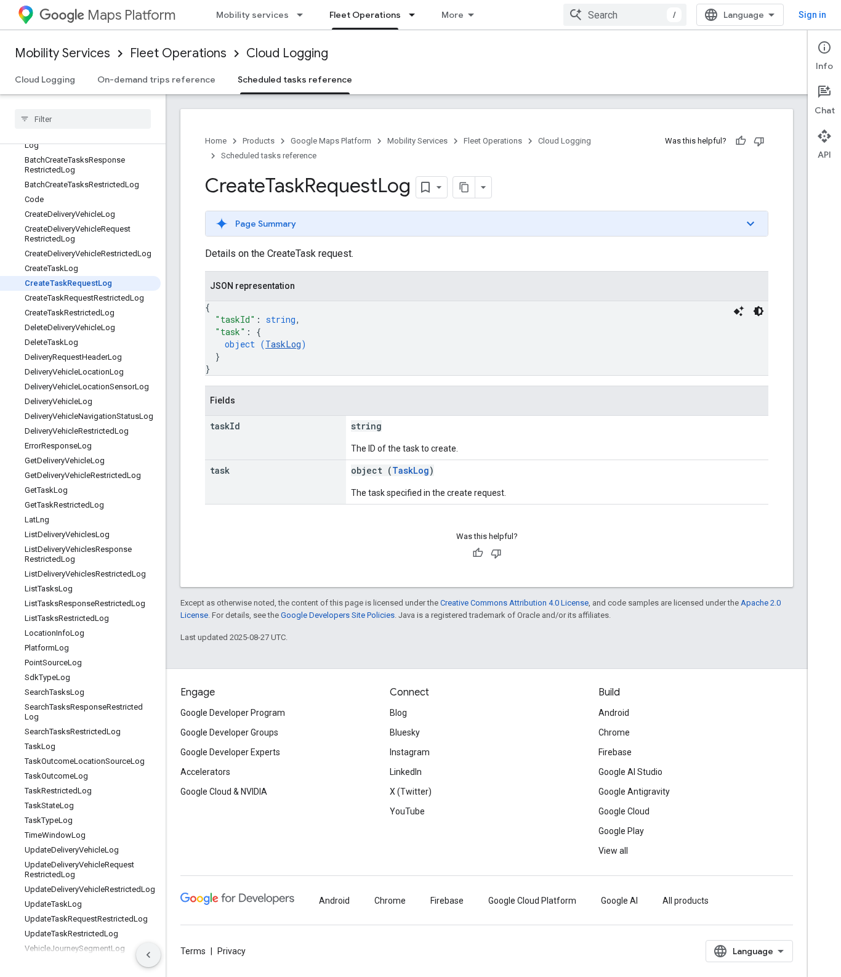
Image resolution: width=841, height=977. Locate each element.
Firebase (615, 752)
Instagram (410, 752)
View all (613, 851)
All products (685, 901)
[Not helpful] (759, 141)
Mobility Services (62, 53)
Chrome (614, 732)
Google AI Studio (630, 772)
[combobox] (624, 15)
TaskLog (283, 344)
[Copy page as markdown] (464, 187)
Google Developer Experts (230, 752)
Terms (193, 951)
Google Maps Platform (331, 140)
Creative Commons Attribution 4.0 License (514, 602)
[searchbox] (83, 119)
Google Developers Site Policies (338, 615)
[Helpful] (740, 141)
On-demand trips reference (156, 79)
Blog (398, 713)
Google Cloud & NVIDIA (223, 792)
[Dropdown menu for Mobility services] (303, 15)
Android (613, 713)
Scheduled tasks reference (295, 79)
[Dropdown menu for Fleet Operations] (415, 15)
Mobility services (252, 14)
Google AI (619, 901)
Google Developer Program (232, 713)
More (452, 14)
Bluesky (405, 732)
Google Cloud (624, 811)
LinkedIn (406, 772)
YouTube (407, 811)
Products (259, 140)
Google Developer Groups (229, 732)
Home (216, 140)
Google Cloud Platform (532, 901)
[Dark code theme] (758, 311)
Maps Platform (131, 15)
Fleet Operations (365, 14)
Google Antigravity (634, 792)
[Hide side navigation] (148, 955)
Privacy (231, 951)
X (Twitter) (411, 792)
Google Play (621, 831)
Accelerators (205, 772)
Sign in (812, 15)
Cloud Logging (287, 53)
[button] (487, 223)
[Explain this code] (739, 311)
